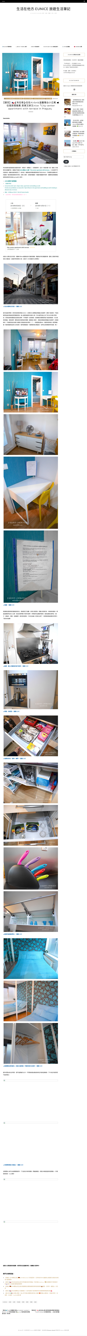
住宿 (10, 1302)
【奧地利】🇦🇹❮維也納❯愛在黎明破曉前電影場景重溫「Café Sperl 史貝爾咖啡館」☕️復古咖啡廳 (45, 1311)
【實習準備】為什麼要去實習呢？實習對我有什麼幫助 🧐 (78, 133)
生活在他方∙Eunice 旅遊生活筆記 (43, 9)
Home (3, 1)
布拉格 (18, 1302)
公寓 (14, 1302)
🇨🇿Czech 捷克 (48, 98)
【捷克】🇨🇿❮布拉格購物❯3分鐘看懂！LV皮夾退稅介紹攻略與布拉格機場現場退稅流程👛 (28, 1290)
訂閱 (66, 161)
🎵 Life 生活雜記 (66, 46)
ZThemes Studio (51, 1330)
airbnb (5, 1302)
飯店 (35, 1302)
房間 (23, 1302)
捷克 (27, 1302)
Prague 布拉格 (27, 98)
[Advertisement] (43, 32)
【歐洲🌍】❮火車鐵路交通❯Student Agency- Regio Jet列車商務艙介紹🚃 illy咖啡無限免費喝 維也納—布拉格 (16, 1312)
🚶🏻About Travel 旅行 (21, 46)
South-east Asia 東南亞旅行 (51, 46)
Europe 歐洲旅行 (35, 46)
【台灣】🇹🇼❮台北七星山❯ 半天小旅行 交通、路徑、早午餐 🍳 (78, 142)
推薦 (31, 1302)
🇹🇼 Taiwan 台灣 (78, 46)
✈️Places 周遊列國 (6, 46)
